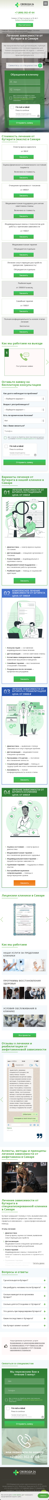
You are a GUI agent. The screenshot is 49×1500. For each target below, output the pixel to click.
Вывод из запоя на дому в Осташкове (26, 1346)
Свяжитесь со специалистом (22, 65)
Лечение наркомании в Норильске (25, 1349)
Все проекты (24, 1035)
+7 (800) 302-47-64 (24, 12)
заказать (23, 157)
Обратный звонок (24, 25)
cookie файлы (16, 1495)
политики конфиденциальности (23, 99)
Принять (43, 1496)
